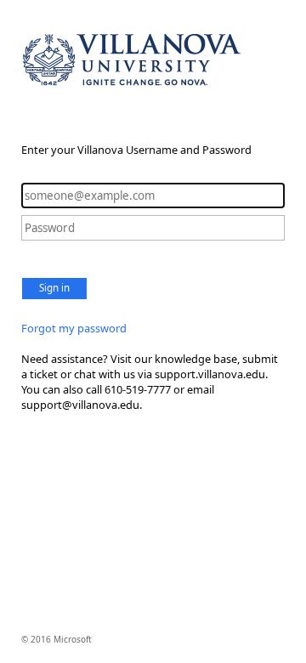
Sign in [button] (54, 287)
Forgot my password (74, 328)
